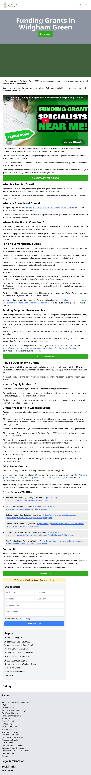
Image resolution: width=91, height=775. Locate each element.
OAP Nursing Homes (10, 734)
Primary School (8, 718)
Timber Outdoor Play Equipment (15, 750)
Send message (34, 623)
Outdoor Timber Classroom (13, 748)
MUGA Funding (8, 742)
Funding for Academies (11, 716)
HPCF (4, 705)
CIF (3, 700)
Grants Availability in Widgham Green (20, 664)
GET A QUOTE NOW (45, 356)
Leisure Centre (8, 753)
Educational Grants (12, 668)
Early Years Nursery (10, 713)
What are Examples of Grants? (17, 641)
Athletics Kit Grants (10, 740)
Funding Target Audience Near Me (18, 652)
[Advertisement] (45, 60)
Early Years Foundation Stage (14, 710)
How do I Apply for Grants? (15, 660)
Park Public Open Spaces (12, 737)
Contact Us (9, 675)
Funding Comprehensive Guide (17, 649)
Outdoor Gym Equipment (12, 745)
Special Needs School (11, 729)
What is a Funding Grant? (15, 637)
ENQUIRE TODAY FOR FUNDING (45, 178)
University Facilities (10, 732)
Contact (5, 756)
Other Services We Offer (14, 671)
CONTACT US (45, 573)
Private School (8, 721)
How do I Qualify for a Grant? (16, 656)
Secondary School (9, 726)
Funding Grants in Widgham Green (16, 702)
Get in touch (45, 34)
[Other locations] (80, 5)
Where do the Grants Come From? (18, 645)
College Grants (8, 708)
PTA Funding (7, 724)
